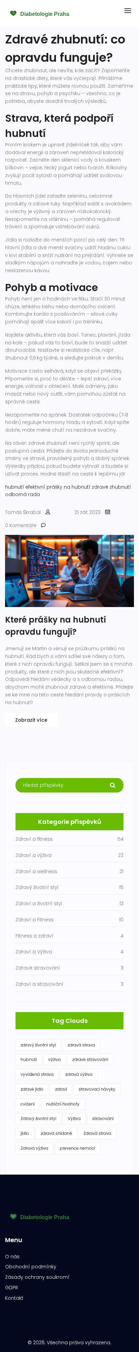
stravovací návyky (97, 1089)
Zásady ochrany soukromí (37, 1277)
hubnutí (14, 487)
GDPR (11, 1287)
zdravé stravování (90, 1059)
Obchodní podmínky (30, 1266)
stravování (103, 1118)
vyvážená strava (37, 1074)
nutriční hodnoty (63, 1104)
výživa (54, 1059)
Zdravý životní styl (38, 1118)
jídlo (25, 1133)
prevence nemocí (77, 1148)
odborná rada (22, 494)
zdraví (61, 1089)
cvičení (28, 1104)
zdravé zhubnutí (111, 487)
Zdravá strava (97, 1133)
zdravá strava (81, 1045)
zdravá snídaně (56, 1133)
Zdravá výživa (34, 1148)
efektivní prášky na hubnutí (57, 487)
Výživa (74, 1118)
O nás (12, 1256)
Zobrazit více (31, 720)
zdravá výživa (78, 1074)
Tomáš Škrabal (23, 512)
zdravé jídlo (32, 1089)
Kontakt (14, 1298)
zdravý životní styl (38, 1045)
